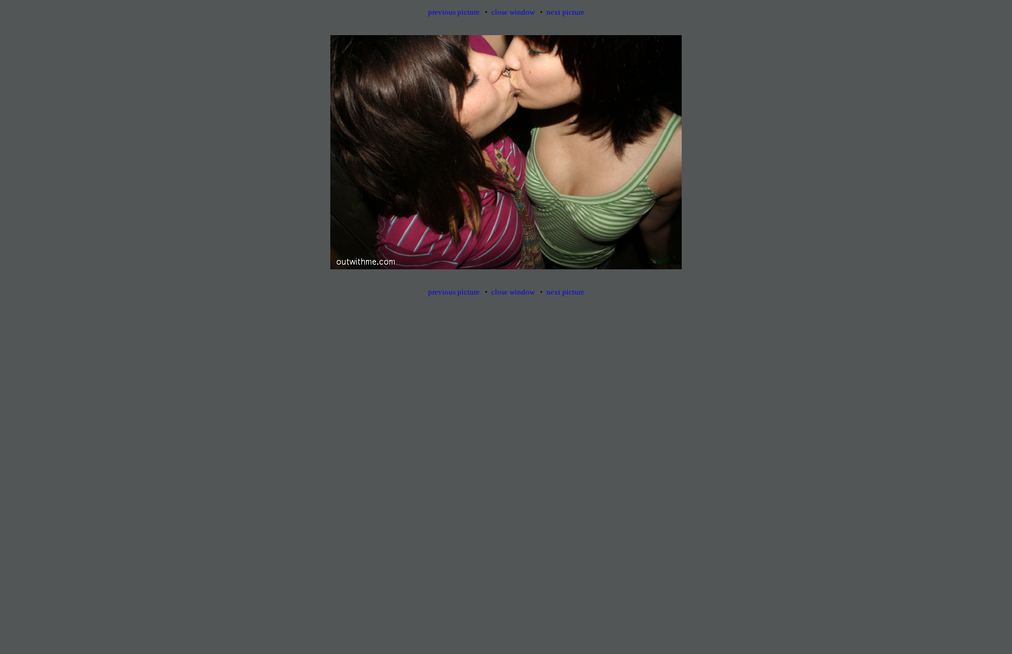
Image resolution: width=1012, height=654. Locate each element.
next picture (565, 12)
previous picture (454, 12)
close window (513, 12)
